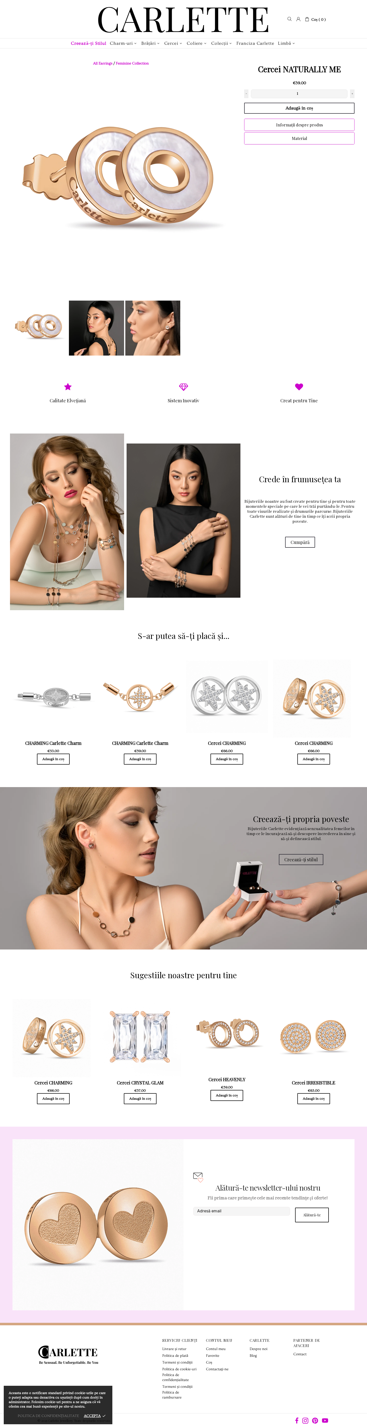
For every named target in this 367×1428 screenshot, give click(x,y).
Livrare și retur (174, 1349)
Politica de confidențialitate (175, 1377)
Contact (300, 1354)
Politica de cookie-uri (179, 1369)
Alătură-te (312, 1214)
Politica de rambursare (172, 1395)
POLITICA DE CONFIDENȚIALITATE (48, 1416)
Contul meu (216, 1349)
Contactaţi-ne (217, 1369)
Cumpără (300, 542)
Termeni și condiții (177, 1362)
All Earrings (102, 63)
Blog (253, 1356)
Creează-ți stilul (301, 860)
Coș (209, 1362)
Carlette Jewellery (183, 19)
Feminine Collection (132, 63)
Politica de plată (175, 1356)
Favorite (212, 1356)
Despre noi (258, 1349)
